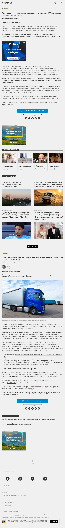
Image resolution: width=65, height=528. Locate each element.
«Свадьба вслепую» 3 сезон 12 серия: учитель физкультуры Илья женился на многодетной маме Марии (48, 216)
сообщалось (11, 387)
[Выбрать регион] (55, 3)
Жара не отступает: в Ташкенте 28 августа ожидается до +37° (11, 184)
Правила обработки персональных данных (15, 495)
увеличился (11, 382)
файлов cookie (30, 522)
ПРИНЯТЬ (54, 521)
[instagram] (20, 479)
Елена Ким (10, 265)
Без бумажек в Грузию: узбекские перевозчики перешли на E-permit (28, 419)
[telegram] (32, 479)
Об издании (7, 485)
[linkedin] (45, 479)
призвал (43, 88)
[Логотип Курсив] (7, 3)
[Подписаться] (62, 471)
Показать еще (32, 246)
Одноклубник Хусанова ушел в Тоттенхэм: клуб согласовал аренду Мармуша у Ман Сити (15, 215)
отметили (14, 28)
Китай (11, 18)
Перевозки (5, 271)
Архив (5, 492)
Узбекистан (17, 271)
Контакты (6, 499)
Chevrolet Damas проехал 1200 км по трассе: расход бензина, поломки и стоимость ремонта (48, 184)
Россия (16, 18)
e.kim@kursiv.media (11, 268)
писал (16, 103)
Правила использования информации (13, 489)
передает (59, 326)
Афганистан (5, 18)
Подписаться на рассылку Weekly (11, 469)
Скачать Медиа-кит (9, 502)
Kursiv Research (8, 505)
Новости (5, 9)
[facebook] (8, 479)
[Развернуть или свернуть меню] (62, 3)
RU (58, 3)
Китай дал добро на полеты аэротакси (16, 424)
